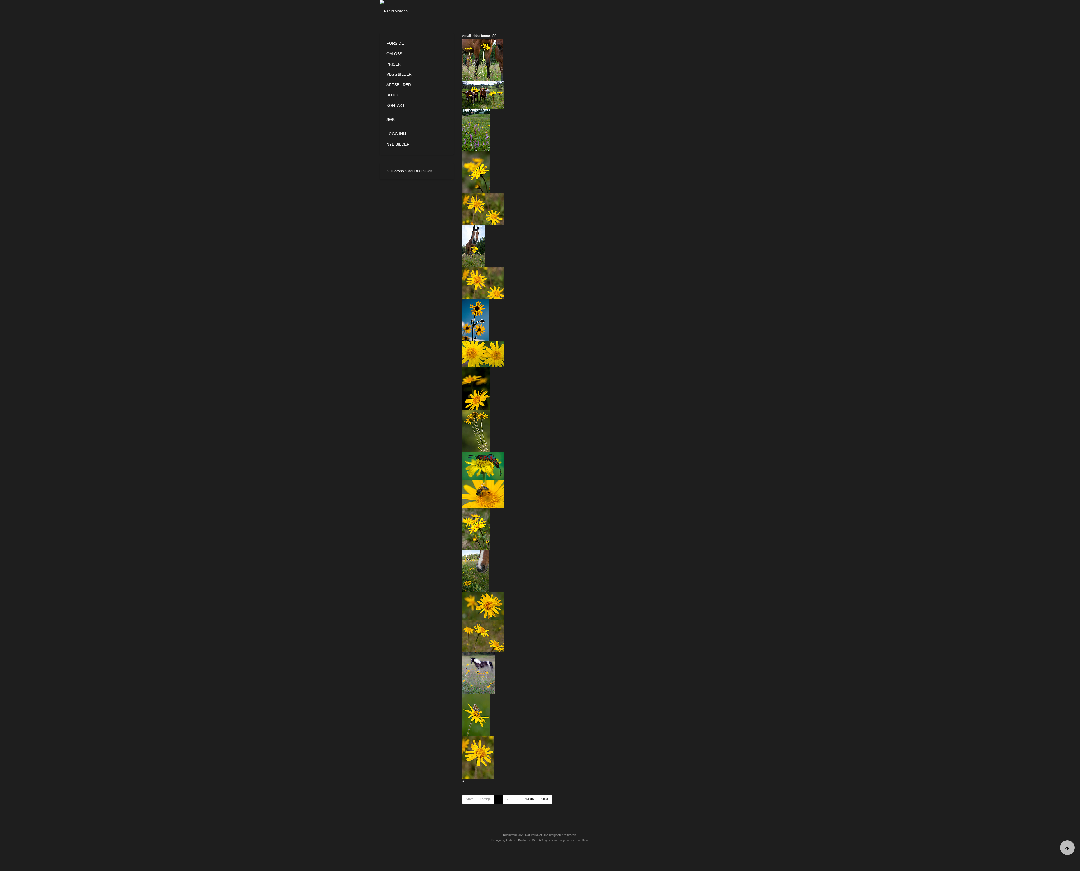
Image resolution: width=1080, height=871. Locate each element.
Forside (395, 43)
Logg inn (396, 134)
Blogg (393, 95)
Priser (393, 64)
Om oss (394, 53)
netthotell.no (580, 840)
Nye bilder (398, 144)
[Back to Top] (1067, 847)
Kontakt (395, 105)
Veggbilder (399, 74)
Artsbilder (398, 84)
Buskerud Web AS (530, 840)
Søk (390, 119)
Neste (529, 799)
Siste (544, 799)
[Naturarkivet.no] (403, 11)
